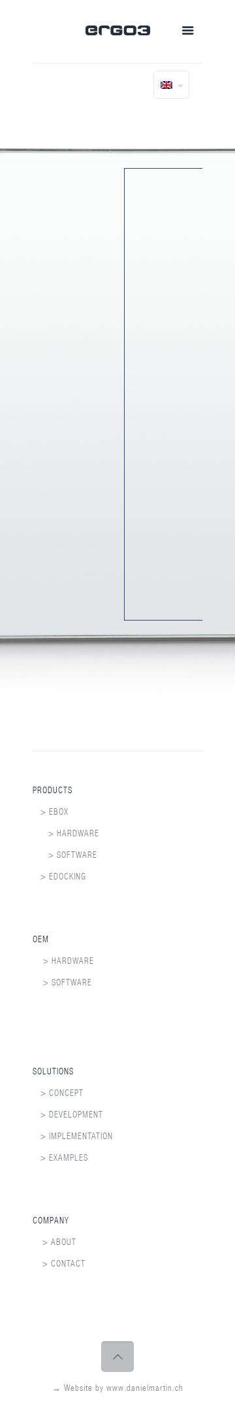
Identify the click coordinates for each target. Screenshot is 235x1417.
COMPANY (51, 1220)
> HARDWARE (66, 833)
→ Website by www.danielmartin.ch (117, 1388)
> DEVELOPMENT (68, 1114)
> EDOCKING (59, 876)
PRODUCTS (52, 790)
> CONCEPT (58, 1093)
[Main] (118, 33)
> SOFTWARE (65, 855)
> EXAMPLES (60, 1158)
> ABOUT (59, 1242)
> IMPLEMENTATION (73, 1136)
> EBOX (51, 812)
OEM (41, 939)
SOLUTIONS (53, 1071)
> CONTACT (64, 1264)
